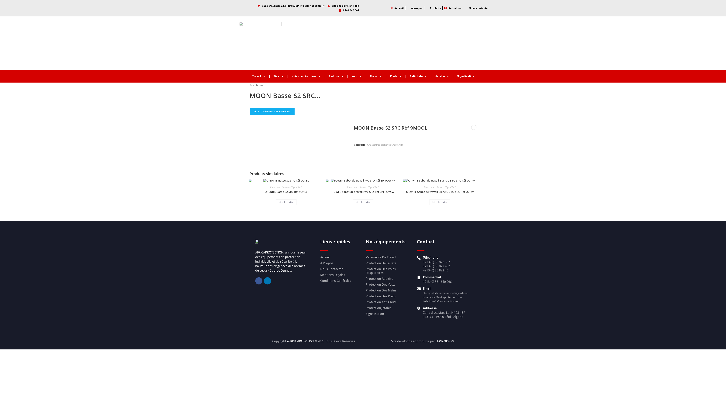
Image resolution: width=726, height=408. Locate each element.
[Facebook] (466, 43)
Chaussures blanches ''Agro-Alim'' (386, 144)
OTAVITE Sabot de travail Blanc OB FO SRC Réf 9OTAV (440, 192)
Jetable (440, 76)
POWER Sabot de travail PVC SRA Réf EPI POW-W (363, 192)
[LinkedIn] (483, 43)
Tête (276, 76)
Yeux (355, 76)
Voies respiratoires (304, 76)
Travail (256, 76)
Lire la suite (286, 202)
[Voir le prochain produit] (473, 127)
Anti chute (416, 76)
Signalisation (465, 76)
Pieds (393, 76)
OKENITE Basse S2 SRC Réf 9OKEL (286, 192)
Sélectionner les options (272, 111)
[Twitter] (475, 43)
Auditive (334, 76)
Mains (374, 76)
